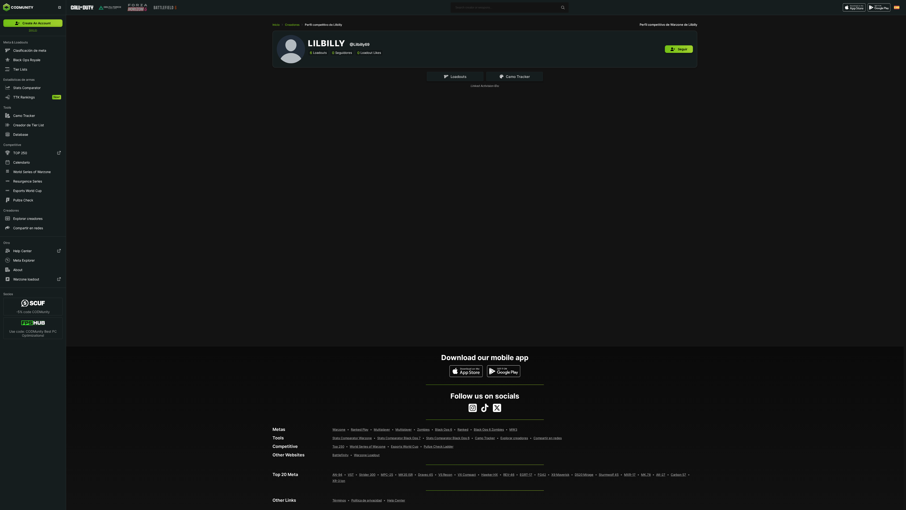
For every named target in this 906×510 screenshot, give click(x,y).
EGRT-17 (526, 474)
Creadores (292, 24)
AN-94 (337, 474)
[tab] (455, 76)
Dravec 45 (425, 474)
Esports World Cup (404, 446)
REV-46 (508, 474)
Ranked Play (359, 429)
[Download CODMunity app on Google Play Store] (503, 371)
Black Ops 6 (443, 429)
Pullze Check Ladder (438, 446)
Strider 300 (367, 474)
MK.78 (646, 474)
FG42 (542, 474)
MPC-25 (387, 474)
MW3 (513, 429)
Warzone (338, 429)
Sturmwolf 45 (609, 474)
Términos (339, 500)
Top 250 (338, 446)
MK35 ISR (405, 474)
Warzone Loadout (367, 455)
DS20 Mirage (584, 474)
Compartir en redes (547, 438)
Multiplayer (382, 429)
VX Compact (467, 474)
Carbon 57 (678, 474)
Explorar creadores (514, 438)
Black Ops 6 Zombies (489, 429)
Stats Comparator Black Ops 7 (399, 438)
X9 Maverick (560, 474)
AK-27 (660, 474)
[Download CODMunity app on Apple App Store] (466, 371)
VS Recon (445, 474)
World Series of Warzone (368, 446)
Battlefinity (340, 455)
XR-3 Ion (338, 481)
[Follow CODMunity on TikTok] (485, 408)
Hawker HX (489, 474)
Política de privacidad (366, 500)
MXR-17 (630, 474)
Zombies (423, 429)
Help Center (396, 500)
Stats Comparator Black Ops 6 (448, 438)
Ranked (462, 429)
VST (351, 474)
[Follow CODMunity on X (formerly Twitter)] (497, 408)
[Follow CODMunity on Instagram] (473, 408)
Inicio (276, 24)
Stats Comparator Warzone (352, 438)
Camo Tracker (485, 438)
